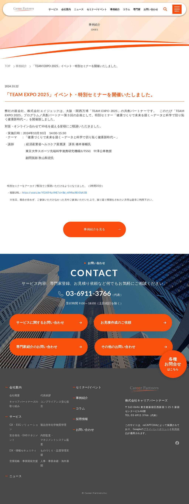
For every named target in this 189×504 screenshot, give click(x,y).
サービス (53, 9)
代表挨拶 (45, 395)
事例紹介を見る (94, 229)
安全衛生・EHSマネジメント (23, 437)
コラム (126, 9)
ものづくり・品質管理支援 (54, 452)
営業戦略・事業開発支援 (23, 461)
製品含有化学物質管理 (53, 425)
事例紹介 (115, 9)
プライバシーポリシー (156, 429)
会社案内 (15, 387)
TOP (7, 66)
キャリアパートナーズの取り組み (23, 404)
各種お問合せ (172, 364)
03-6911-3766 (88, 293)
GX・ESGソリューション (23, 427)
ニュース (79, 9)
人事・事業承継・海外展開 (54, 463)
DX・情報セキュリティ (22, 450)
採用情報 (82, 419)
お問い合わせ (85, 429)
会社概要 (14, 395)
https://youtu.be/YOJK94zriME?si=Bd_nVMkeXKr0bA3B (54, 192)
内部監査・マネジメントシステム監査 (54, 440)
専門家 (136, 9)
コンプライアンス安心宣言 (54, 404)
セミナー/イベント (97, 9)
